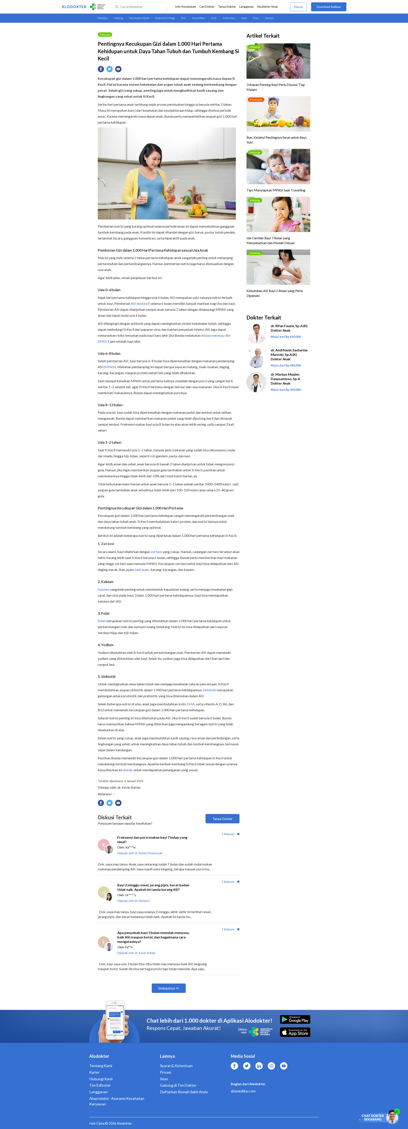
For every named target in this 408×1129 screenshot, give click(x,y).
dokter (128, 770)
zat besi (156, 552)
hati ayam (142, 569)
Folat (101, 621)
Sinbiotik (209, 690)
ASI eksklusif (140, 303)
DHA (191, 704)
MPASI (110, 367)
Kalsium (103, 589)
